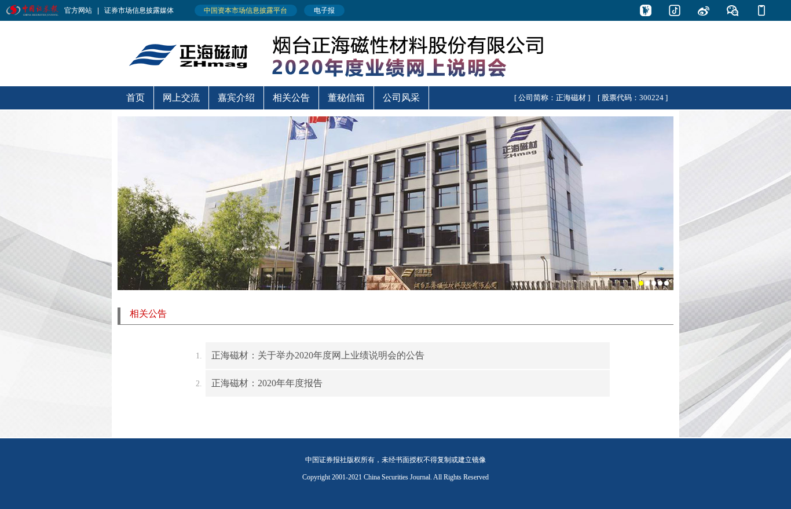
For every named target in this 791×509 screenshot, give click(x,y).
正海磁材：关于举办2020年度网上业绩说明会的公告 (317, 355)
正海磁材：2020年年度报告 (267, 383)
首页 (135, 97)
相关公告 (291, 97)
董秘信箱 (346, 97)
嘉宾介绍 (236, 97)
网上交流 (181, 97)
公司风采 (401, 97)
